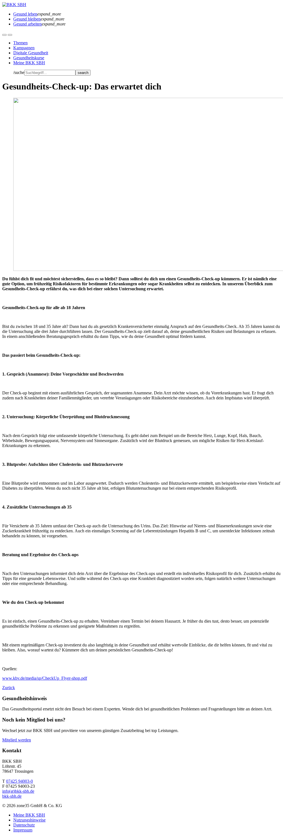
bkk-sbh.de (12, 796)
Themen (20, 42)
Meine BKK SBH (29, 62)
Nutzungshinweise (29, 820)
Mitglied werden (16, 740)
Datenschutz (24, 825)
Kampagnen (24, 47)
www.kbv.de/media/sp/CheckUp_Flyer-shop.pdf (44, 678)
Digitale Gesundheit (30, 52)
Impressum (22, 830)
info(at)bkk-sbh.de (18, 791)
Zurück (8, 687)
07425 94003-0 (19, 781)
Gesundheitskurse (28, 57)
